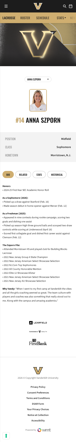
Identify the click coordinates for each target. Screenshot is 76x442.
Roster (25, 17)
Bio (8, 174)
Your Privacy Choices (38, 409)
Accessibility (38, 420)
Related (23, 174)
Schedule (42, 17)
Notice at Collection (38, 415)
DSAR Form (38, 404)
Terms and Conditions (38, 398)
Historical (57, 174)
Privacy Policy (38, 387)
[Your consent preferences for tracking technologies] (6, 435)
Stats (60, 17)
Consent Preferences (38, 393)
